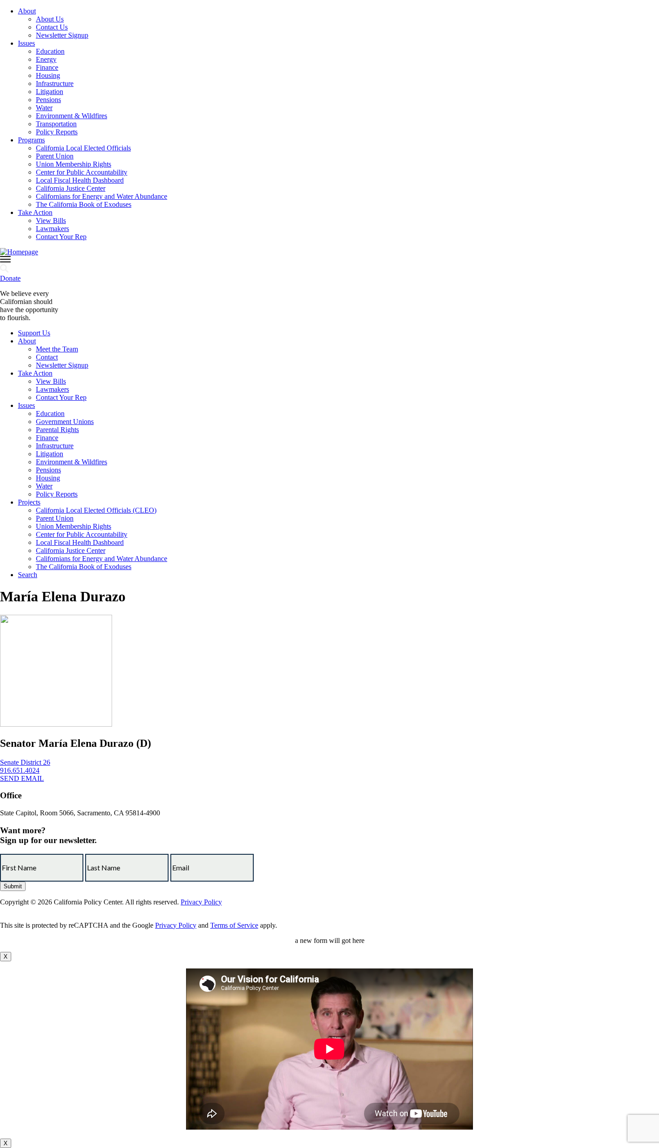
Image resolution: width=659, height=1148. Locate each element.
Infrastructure (55, 83)
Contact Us (52, 27)
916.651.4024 (19, 770)
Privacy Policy (201, 902)
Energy (46, 59)
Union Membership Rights (73, 164)
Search (27, 574)
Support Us (34, 333)
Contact (47, 357)
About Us (50, 19)
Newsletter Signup (62, 35)
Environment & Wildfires (71, 116)
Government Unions (65, 421)
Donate (10, 278)
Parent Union (55, 156)
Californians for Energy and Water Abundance (101, 196)
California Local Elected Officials (83, 148)
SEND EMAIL (22, 778)
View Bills (51, 220)
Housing (48, 75)
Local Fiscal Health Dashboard (80, 180)
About (27, 11)
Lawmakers (52, 228)
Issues (26, 43)
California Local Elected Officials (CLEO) (96, 510)
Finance (47, 67)
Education (50, 51)
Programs (31, 140)
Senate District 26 (25, 762)
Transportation (56, 124)
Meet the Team (57, 349)
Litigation (49, 91)
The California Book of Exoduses (83, 204)
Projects (29, 502)
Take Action (35, 212)
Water (44, 107)
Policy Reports (57, 132)
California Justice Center (70, 188)
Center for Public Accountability (81, 172)
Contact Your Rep (61, 236)
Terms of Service (234, 925)
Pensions (48, 99)
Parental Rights (57, 429)
